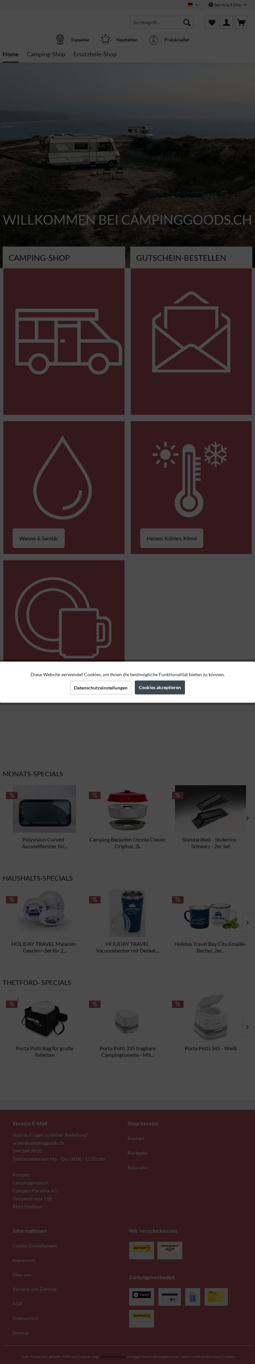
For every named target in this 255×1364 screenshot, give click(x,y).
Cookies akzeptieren (160, 687)
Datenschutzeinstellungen (101, 687)
